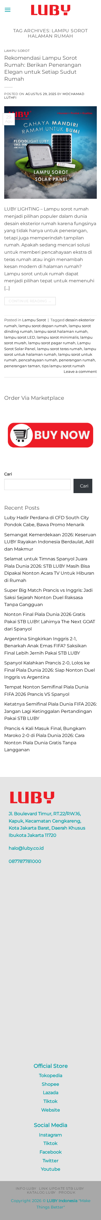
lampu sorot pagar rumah (51, 343)
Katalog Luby (41, 1192)
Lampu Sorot (16, 51)
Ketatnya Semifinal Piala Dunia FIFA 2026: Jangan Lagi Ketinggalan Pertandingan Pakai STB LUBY (50, 711)
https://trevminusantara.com (36, 1052)
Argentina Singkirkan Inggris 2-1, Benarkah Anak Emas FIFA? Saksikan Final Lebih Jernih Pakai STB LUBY (45, 646)
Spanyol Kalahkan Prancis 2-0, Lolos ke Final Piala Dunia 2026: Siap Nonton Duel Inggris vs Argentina (49, 670)
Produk (67, 1192)
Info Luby (26, 1188)
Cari (8, 474)
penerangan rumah (77, 360)
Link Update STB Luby (61, 1188)
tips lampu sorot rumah (63, 366)
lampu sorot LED (19, 337)
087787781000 (25, 861)
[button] (7, 10)
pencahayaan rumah (38, 360)
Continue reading (30, 301)
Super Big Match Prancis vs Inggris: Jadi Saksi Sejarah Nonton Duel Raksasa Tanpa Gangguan (48, 597)
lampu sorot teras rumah (59, 349)
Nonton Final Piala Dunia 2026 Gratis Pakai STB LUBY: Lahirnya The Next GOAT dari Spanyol (49, 621)
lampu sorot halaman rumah (61, 331)
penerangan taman (22, 366)
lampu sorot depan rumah (43, 326)
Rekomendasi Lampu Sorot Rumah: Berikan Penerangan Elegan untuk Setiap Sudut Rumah (42, 68)
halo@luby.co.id (26, 848)
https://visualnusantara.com (35, 1045)
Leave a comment (80, 371)
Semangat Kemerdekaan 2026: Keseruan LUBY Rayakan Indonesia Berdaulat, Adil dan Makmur (50, 542)
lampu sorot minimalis (58, 337)
